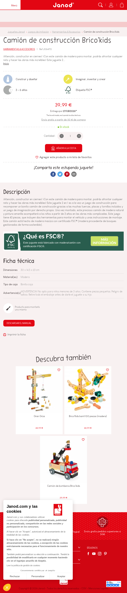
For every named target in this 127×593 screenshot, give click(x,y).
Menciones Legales (98, 588)
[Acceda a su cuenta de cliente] (111, 5)
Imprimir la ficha (16, 334)
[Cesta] (122, 5)
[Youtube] (94, 554)
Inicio (6, 63)
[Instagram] (100, 553)
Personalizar (37, 576)
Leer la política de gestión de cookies (23, 565)
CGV (83, 588)
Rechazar (15, 576)
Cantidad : (50, 135)
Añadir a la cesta (66, 148)
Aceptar (61, 576)
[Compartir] (53, 174)
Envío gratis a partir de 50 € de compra (64, 119)
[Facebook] (89, 553)
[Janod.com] (63, 4)
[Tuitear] (60, 174)
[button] (7, 587)
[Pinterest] (67, 174)
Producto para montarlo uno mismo (27, 308)
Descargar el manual (19, 323)
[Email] (74, 174)
